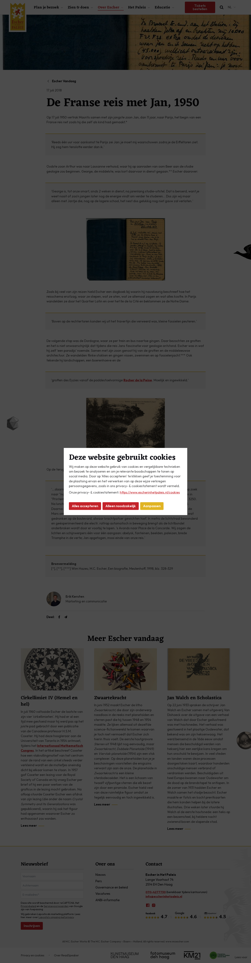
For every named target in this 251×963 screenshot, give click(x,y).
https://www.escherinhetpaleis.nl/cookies (150, 492)
